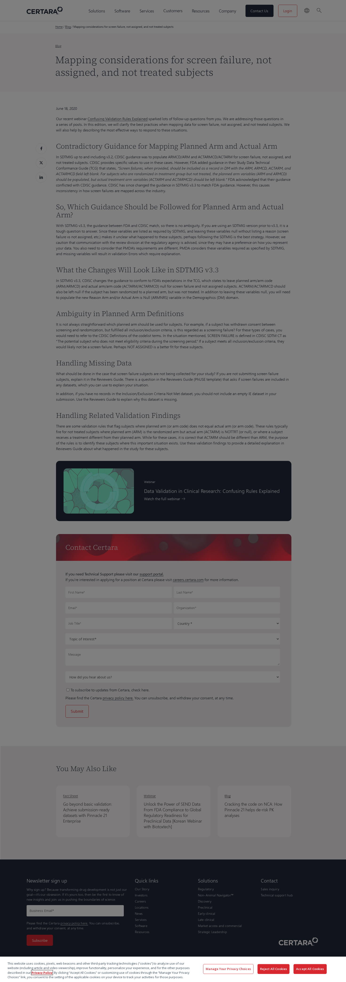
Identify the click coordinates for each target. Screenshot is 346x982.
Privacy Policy (42, 972)
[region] (173, 969)
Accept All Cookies (310, 969)
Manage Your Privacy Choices (228, 969)
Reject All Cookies (273, 969)
